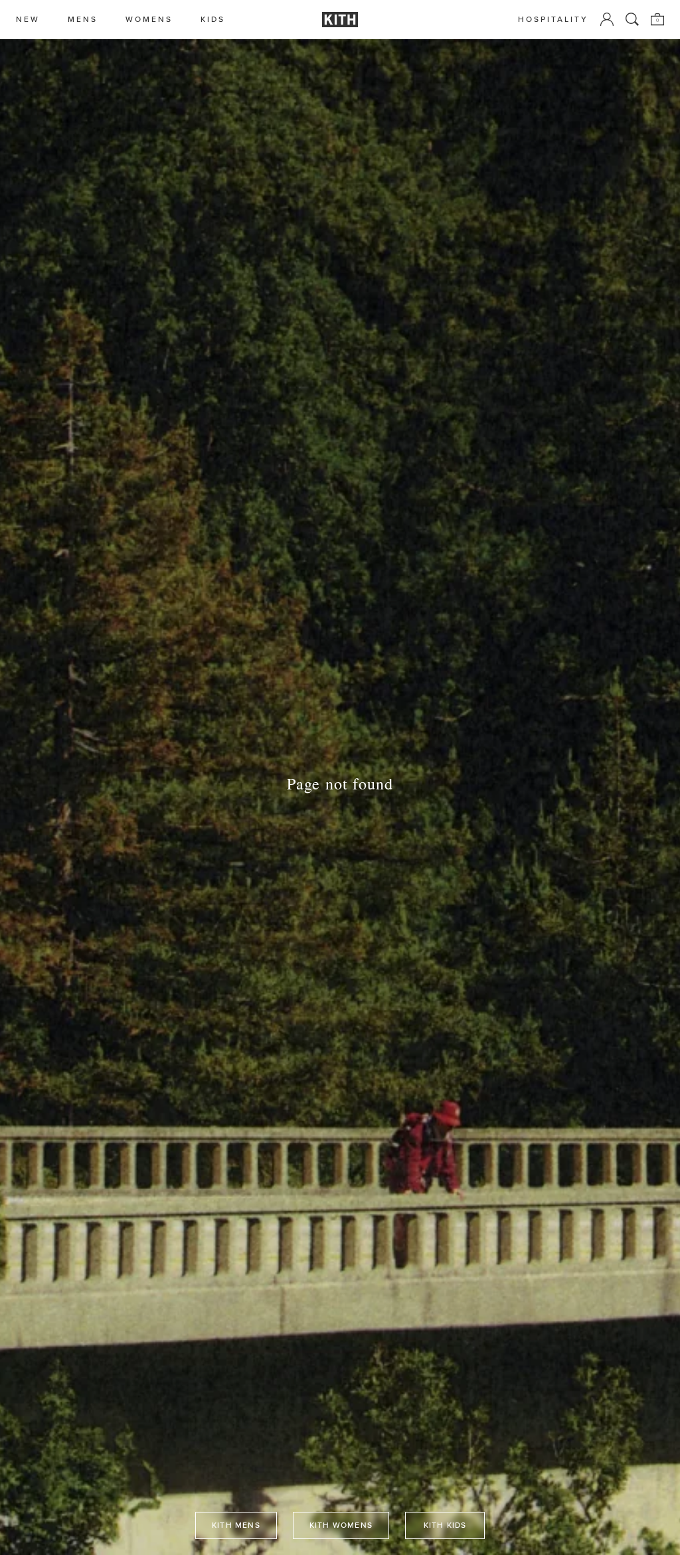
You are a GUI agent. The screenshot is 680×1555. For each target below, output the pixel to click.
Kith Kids (445, 1525)
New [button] (28, 20)
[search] (632, 19)
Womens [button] (149, 20)
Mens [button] (83, 20)
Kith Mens (236, 1525)
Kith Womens (341, 1525)
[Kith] (340, 19)
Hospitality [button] (553, 20)
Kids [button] (213, 20)
